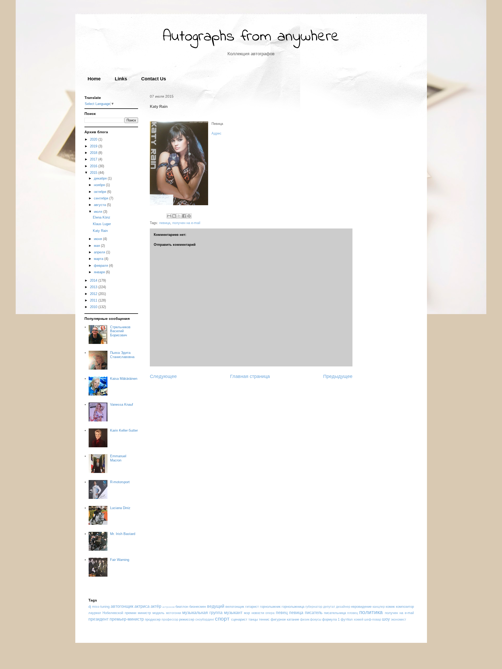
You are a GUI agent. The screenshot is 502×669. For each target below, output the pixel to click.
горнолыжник (270, 607)
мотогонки (173, 613)
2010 (94, 307)
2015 (94, 173)
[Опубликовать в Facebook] (184, 216)
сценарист (239, 619)
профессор (170, 619)
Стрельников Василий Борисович (120, 331)
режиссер (186, 619)
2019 (94, 146)
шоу (386, 619)
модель (158, 613)
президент (98, 619)
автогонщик (122, 606)
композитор (405, 607)
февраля (101, 265)
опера (270, 613)
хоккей (358, 619)
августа (100, 205)
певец (282, 612)
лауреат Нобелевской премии (112, 613)
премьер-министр (127, 619)
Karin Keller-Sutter (124, 430)
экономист (398, 619)
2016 (94, 166)
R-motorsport (120, 482)
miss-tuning (101, 607)
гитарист (252, 607)
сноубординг (204, 619)
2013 (94, 287)
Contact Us (153, 78)
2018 (94, 153)
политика (371, 612)
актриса (142, 606)
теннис (264, 619)
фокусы (315, 619)
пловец (352, 613)
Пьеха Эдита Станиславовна (122, 355)
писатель (313, 612)
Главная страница (250, 376)
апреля (100, 252)
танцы (253, 619)
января (100, 272)
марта (99, 259)
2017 (94, 159)
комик (390, 607)
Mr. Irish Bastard (122, 534)
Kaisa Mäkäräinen (123, 379)
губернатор (313, 606)
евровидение (361, 607)
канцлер (379, 606)
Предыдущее (337, 376)
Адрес (216, 133)
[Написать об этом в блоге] (174, 216)
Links (121, 78)
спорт (222, 619)
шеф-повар (372, 619)
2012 (94, 294)
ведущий (215, 606)
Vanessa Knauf (121, 404)
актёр (156, 606)
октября (100, 192)
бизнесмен (197, 607)
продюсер (153, 619)
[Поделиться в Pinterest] (189, 216)
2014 (94, 280)
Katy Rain (100, 231)
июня (98, 239)
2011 (94, 300)
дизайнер (343, 606)
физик (304, 619)
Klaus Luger (102, 224)
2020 (94, 139)
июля (98, 212)
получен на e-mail (186, 223)
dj (89, 607)
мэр (247, 613)
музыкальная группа (202, 612)
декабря (101, 178)
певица (164, 223)
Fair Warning (119, 560)
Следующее (163, 376)
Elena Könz (101, 217)
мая (97, 246)
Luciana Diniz (120, 508)
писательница (335, 613)
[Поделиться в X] (179, 216)
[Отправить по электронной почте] (169, 216)
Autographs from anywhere (251, 36)
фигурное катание (285, 619)
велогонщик (234, 607)
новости (258, 613)
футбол (347, 619)
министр (144, 613)
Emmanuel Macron (118, 458)
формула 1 (331, 619)
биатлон (181, 607)
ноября (100, 185)
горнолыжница (293, 607)
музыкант (233, 612)
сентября (101, 198)
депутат (329, 606)
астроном (168, 606)
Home (94, 78)
